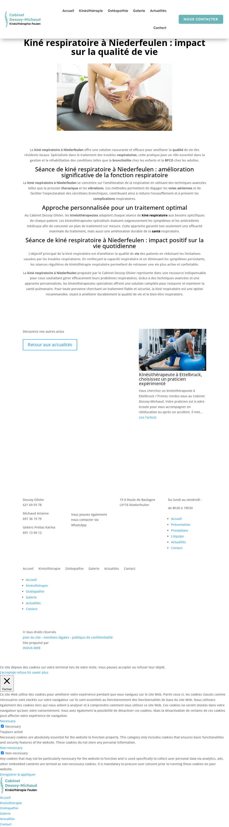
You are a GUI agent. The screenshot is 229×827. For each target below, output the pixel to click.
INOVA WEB (31, 648)
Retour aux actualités (50, 345)
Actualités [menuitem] (7, 819)
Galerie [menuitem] (5, 813)
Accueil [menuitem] (5, 797)
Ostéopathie (118, 11)
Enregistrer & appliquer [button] (18, 774)
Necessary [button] (7, 721)
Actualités (158, 11)
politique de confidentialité (92, 637)
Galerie (139, 11)
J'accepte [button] (6, 672)
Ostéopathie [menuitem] (9, 808)
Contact (159, 28)
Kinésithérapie (91, 11)
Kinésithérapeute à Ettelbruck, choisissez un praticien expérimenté (170, 378)
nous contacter (201, 19)
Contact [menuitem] (5, 824)
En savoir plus (37, 672)
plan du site (32, 637)
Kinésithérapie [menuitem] (11, 803)
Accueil (68, 11)
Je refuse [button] (19, 672)
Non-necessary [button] (11, 748)
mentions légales (57, 637)
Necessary (13, 726)
